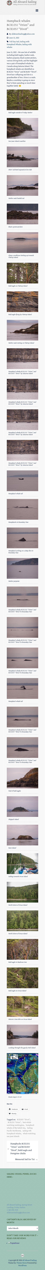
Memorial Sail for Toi (26, 1159)
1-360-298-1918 (12, 1210)
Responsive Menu (37, 10)
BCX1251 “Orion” (14, 1122)
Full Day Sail (14, 42)
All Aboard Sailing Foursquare (22, 1255)
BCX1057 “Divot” (23, 1120)
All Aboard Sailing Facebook (18, 1255)
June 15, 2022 (14, 38)
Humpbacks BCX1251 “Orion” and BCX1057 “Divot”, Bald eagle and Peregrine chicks (19, 1149)
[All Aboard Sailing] (22, 3)
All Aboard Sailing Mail (26, 1255)
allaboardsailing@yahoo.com (23, 34)
